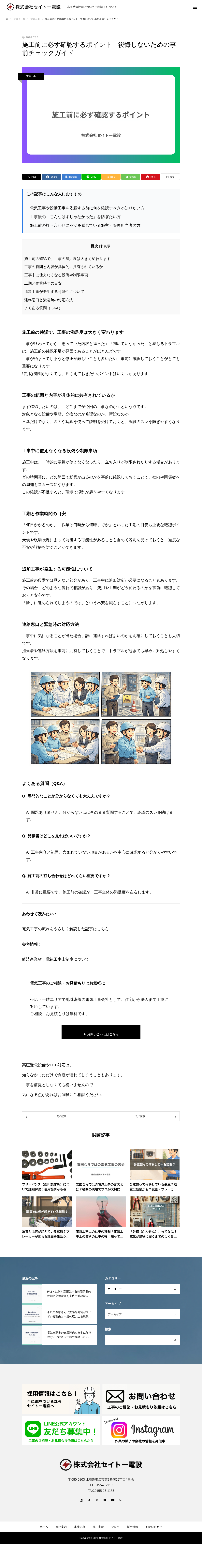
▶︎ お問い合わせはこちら (101, 1034)
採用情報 (132, 1526)
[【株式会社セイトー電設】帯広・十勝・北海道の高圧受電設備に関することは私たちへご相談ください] (34, 7)
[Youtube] (113, 1500)
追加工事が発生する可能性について (54, 292)
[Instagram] (81, 1500)
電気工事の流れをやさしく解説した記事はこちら (65, 929)
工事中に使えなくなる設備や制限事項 (56, 275)
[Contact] (121, 1500)
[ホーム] (7, 19)
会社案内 (61, 1526)
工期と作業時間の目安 (43, 283)
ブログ (115, 1526)
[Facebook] (105, 1500)
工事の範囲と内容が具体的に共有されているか (63, 267)
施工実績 (98, 1526)
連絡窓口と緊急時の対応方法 (48, 300)
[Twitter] (97, 1500)
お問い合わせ (154, 1526)
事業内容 (79, 1526)
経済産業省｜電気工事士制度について (55, 959)
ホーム (44, 1526)
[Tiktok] (89, 1500)
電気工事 (31, 76)
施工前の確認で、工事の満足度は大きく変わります (67, 259)
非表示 (105, 246)
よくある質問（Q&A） (43, 308)
